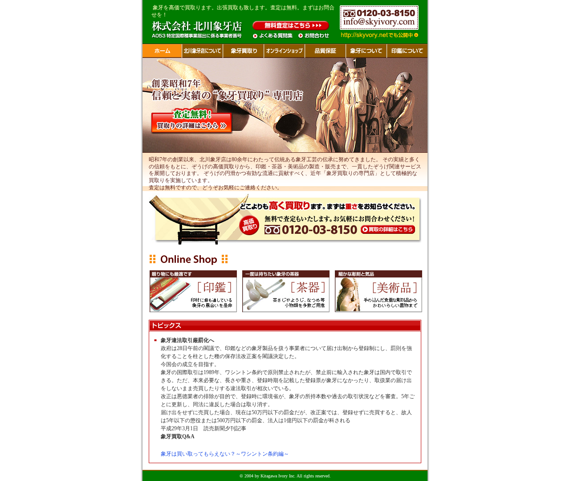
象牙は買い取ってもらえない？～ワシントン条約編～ (225, 454)
